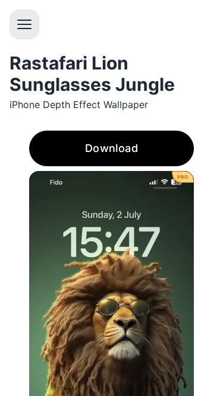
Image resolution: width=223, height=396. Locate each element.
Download (112, 148)
